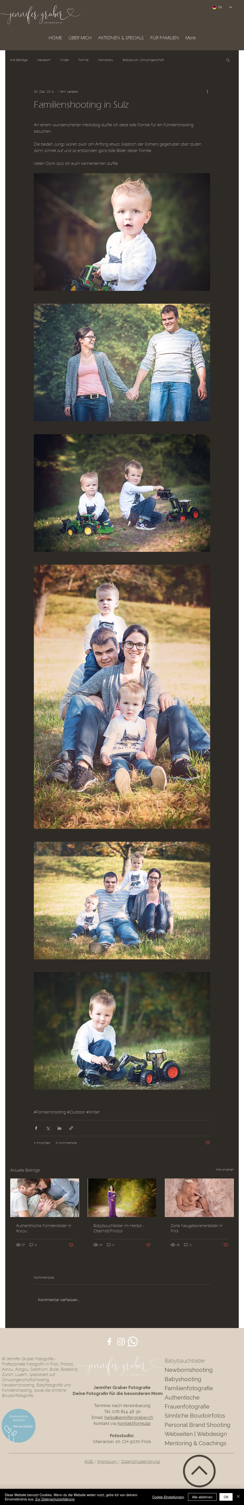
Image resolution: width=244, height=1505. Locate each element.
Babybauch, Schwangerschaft (143, 60)
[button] (121, 38)
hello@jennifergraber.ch (128, 1417)
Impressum (107, 1461)
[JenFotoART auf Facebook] (109, 1342)
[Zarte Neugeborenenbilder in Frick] (199, 1197)
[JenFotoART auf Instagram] (121, 1342)
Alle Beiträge (19, 60)
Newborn (44, 60)
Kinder (64, 60)
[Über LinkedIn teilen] (59, 1128)
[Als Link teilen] (71, 1128)
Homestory (105, 60)
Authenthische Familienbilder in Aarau (43, 1228)
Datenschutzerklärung (140, 1461)
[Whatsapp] (133, 1342)
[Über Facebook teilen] (36, 1128)
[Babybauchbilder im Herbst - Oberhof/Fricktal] (122, 1197)
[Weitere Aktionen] (207, 91)
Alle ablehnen (202, 1497)
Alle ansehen (225, 1170)
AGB (89, 1461)
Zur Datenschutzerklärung (55, 1499)
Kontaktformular (134, 1423)
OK (226, 1497)
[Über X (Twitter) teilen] (48, 1128)
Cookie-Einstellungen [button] (168, 1497)
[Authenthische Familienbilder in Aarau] (44, 1197)
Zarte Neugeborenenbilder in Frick (197, 1228)
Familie (83, 60)
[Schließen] (238, 1497)
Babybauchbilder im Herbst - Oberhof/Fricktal (118, 1228)
